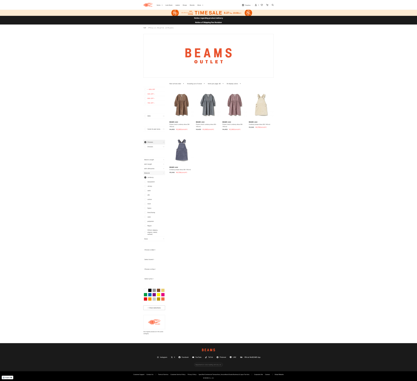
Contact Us (149, 374)
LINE (234, 357)
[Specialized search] (272, 5)
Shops (185, 5)
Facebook (185, 357)
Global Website (279, 374)
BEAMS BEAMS (147, 5)
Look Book (168, 5)
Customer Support (138, 374)
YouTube (198, 357)
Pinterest (223, 357)
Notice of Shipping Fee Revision (208, 22)
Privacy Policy (192, 374)
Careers (267, 374)
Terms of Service (163, 374)
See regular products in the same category (153, 332)
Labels (177, 5)
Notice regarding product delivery (208, 18)
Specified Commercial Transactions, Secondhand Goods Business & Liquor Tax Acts (224, 374)
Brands (192, 5)
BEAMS (208, 350)
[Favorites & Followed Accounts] (262, 5)
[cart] (267, 5)
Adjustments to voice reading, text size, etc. (208, 364)
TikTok (210, 357)
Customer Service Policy (177, 374)
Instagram (163, 357)
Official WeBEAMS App (252, 357)
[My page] (257, 5)
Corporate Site (258, 374)
